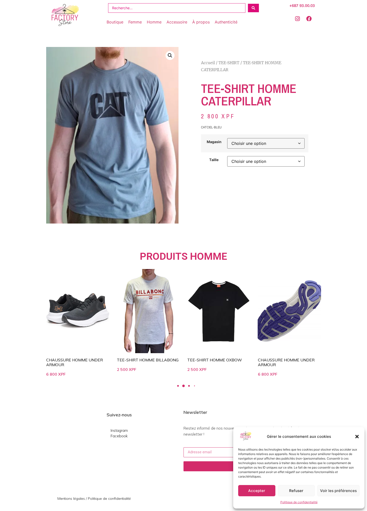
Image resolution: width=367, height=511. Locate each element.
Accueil (208, 62)
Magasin (214, 142)
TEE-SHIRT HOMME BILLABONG (148, 359)
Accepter (256, 490)
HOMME (208, 256)
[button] (357, 436)
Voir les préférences (338, 490)
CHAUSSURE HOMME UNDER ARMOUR (74, 362)
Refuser (296, 490)
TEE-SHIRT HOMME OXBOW (214, 359)
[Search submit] (253, 8)
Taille (214, 160)
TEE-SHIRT (228, 62)
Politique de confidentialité (299, 502)
